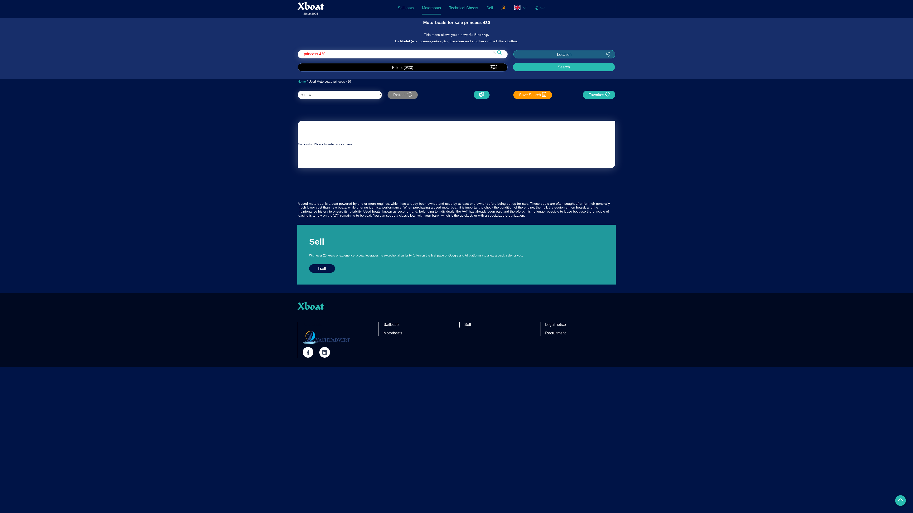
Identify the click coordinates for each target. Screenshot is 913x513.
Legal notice (555, 325)
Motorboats (431, 8)
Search (564, 67)
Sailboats (406, 8)
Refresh (400, 95)
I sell (322, 268)
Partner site (312, 325)
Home (302, 81)
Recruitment (555, 333)
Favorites (596, 95)
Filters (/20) (402, 68)
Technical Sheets (463, 8)
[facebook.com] (308, 352)
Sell (489, 8)
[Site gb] (520, 8)
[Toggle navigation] (503, 8)
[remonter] (900, 500)
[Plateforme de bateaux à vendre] (326, 337)
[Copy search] (482, 95)
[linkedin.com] (324, 352)
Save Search (530, 95)
